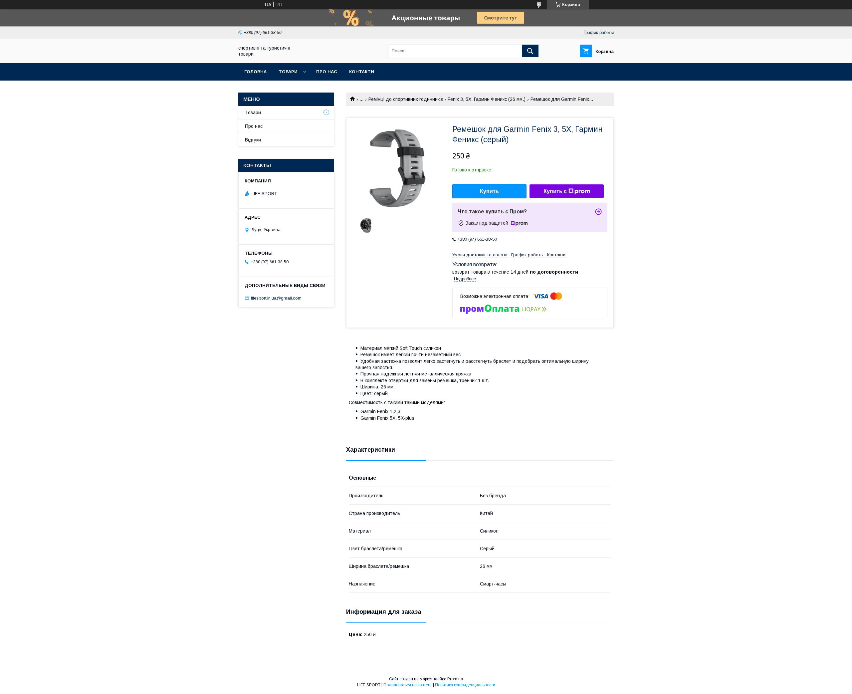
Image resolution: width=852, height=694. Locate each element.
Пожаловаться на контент (407, 685)
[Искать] (530, 51)
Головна (255, 71)
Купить (489, 191)
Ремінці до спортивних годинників (405, 99)
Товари (288, 71)
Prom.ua (455, 679)
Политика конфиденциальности (465, 685)
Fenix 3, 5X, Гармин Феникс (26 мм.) (487, 99)
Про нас (326, 71)
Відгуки (253, 139)
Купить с (555, 191)
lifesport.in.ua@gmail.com (276, 298)
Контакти (361, 71)
